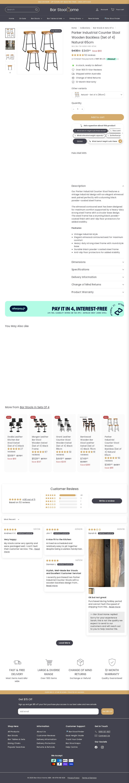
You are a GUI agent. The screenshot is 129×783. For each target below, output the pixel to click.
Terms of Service (89, 778)
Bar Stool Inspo (73, 743)
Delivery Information (84, 277)
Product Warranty (83, 292)
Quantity (77, 103)
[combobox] (22, 9)
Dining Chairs (75, 18)
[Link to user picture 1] (106, 563)
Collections (85, 28)
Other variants (79, 88)
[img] (10, 529)
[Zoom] (40, 51)
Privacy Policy (73, 778)
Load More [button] (64, 642)
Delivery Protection (46, 743)
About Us (41, 731)
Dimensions (79, 262)
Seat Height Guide (75, 735)
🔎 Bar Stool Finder (112, 18)
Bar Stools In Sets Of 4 (103, 28)
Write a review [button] (107, 500)
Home (11, 18)
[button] (78, 55)
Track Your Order (74, 739)
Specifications (80, 269)
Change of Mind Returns (86, 284)
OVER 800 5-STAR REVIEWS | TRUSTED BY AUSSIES (64, 692)
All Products (13, 731)
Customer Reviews (46, 735)
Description (79, 186)
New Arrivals (93, 18)
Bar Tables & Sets (55, 18)
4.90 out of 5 (28, 499)
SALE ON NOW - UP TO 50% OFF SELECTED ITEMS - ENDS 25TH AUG (64, 2)
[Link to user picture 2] (91, 591)
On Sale (22, 18)
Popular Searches (16, 747)
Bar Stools (35, 18)
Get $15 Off (107, 711)
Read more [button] (114, 606)
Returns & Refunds (46, 747)
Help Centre (72, 747)
